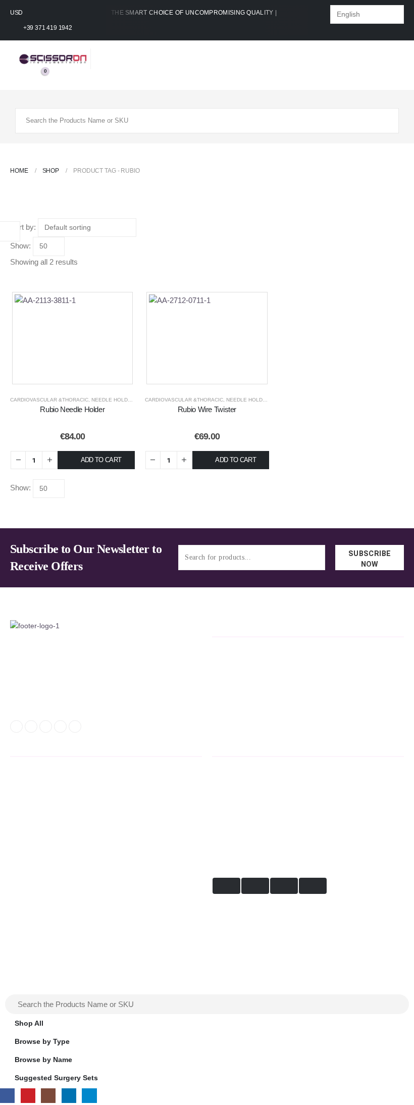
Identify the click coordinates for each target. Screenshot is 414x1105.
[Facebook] (16, 726)
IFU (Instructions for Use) (51, 829)
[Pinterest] (31, 726)
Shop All (29, 1023)
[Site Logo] (53, 58)
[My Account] (22, 76)
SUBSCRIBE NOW (369, 559)
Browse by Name (43, 1060)
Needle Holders (114, 400)
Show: (20, 245)
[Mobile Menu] (24, 99)
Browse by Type (42, 1041)
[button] (13, 284)
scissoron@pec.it (41, 687)
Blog (17, 843)
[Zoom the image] (35, 626)
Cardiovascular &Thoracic (49, 400)
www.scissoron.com (46, 701)
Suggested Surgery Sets (56, 1078)
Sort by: (23, 227)
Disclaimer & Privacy (41, 798)
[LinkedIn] (60, 726)
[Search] (383, 121)
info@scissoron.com (46, 672)
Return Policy (30, 783)
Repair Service (31, 813)
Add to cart (101, 460)
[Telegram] (75, 726)
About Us (24, 768)
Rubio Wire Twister (207, 409)
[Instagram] (45, 726)
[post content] (72, 338)
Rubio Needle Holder (72, 409)
